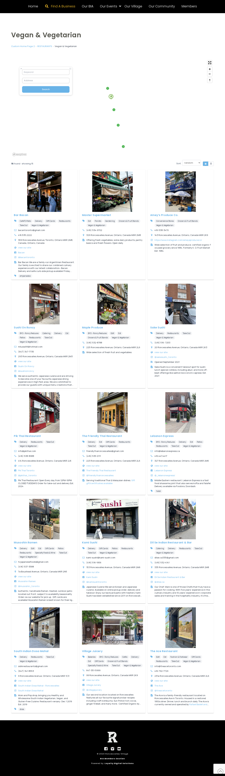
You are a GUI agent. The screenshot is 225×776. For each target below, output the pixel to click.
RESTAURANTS (44, 46)
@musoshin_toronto (29, 586)
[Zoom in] (209, 69)
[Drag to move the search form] (70, 69)
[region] (112, 108)
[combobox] (46, 72)
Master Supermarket (96, 215)
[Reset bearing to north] (209, 80)
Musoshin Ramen (25, 542)
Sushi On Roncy (24, 327)
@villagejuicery (94, 689)
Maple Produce (92, 327)
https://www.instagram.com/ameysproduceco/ (178, 240)
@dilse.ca (159, 581)
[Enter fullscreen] (209, 62)
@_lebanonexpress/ (165, 475)
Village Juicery (92, 651)
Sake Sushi (157, 327)
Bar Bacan (21, 215)
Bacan (21, 252)
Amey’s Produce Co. (164, 215)
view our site (24, 247)
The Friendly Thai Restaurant (102, 436)
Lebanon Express (162, 436)
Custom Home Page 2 (23, 46)
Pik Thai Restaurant (27, 436)
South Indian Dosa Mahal (31, 651)
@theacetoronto (163, 690)
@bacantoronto (26, 257)
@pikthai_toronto (27, 475)
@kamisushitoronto (96, 581)
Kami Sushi (89, 542)
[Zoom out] (209, 74)
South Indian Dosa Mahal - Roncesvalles (38, 685)
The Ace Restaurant (164, 651)
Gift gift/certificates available (110, 482)
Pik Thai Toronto (26, 470)
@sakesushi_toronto (165, 357)
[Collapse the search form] (21, 69)
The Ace (159, 685)
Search (46, 89)
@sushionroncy (26, 371)
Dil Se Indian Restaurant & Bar (171, 542)
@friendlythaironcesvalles (99, 475)
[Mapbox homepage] (19, 154)
